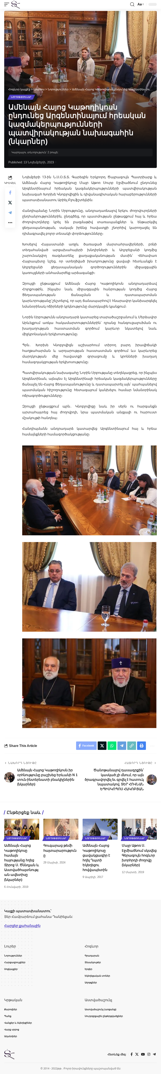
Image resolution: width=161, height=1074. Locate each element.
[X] (137, 1054)
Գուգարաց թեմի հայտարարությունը (60, 850)
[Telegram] (154, 1054)
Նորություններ (21, 97)
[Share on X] (10, 203)
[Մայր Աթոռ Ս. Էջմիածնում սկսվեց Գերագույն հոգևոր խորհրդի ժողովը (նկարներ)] (139, 829)
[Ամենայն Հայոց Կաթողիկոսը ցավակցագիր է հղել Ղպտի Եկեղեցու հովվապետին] (100, 829)
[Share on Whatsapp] (112, 745)
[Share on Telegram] (10, 213)
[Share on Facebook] (10, 192)
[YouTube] (143, 1054)
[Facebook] (132, 1054)
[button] (7, 4)
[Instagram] (148, 1054)
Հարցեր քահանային (22, 925)
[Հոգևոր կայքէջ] (15, 4)
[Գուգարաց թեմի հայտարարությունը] (60, 829)
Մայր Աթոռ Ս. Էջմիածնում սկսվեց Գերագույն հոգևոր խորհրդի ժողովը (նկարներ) (139, 855)
